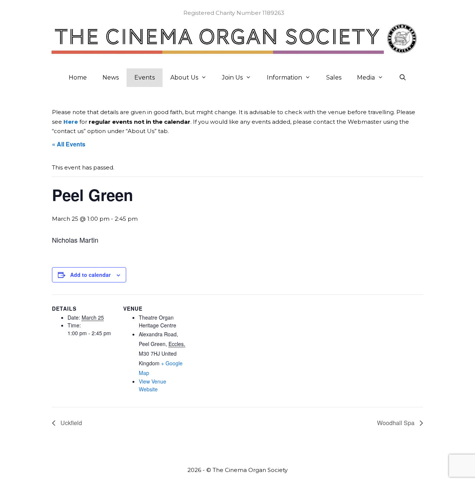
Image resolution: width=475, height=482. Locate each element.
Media (366, 77)
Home (78, 77)
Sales (333, 77)
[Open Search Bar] (403, 77)
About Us (184, 77)
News (110, 77)
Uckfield (70, 422)
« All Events (68, 144)
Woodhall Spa (396, 422)
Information (284, 77)
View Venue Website (152, 385)
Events (144, 77)
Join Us (232, 77)
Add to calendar (90, 274)
